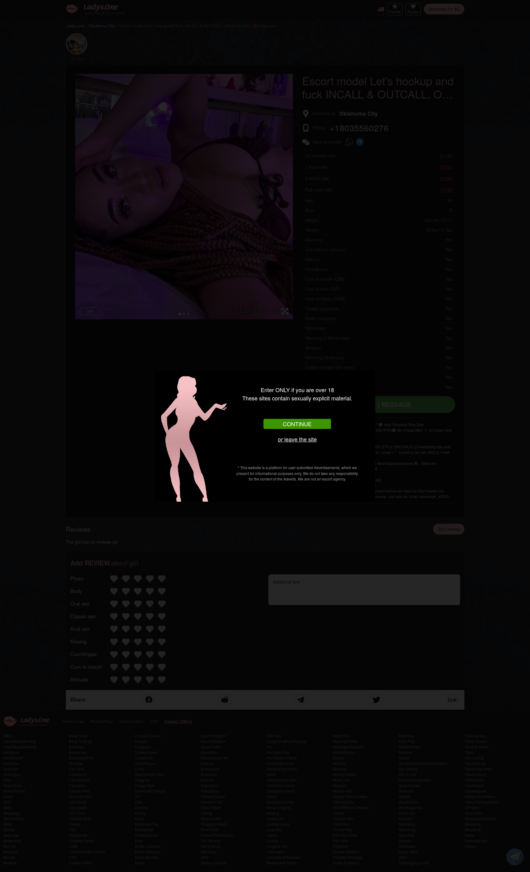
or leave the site (297, 439)
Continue (297, 424)
